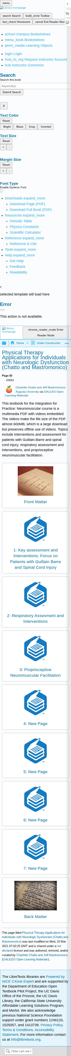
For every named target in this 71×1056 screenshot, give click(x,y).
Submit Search (12, 92)
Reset (6, 120)
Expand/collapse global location (67, 342)
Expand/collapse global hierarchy (6, 343)
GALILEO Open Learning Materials (25, 959)
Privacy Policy (52, 1025)
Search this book (10, 79)
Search (7, 1051)
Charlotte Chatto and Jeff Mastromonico (40, 387)
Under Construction (49, 343)
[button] (17, 267)
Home (20, 343)
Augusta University (27, 391)
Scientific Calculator (25, 232)
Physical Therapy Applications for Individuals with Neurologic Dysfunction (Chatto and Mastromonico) (35, 937)
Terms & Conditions (17, 1030)
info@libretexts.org (25, 1039)
